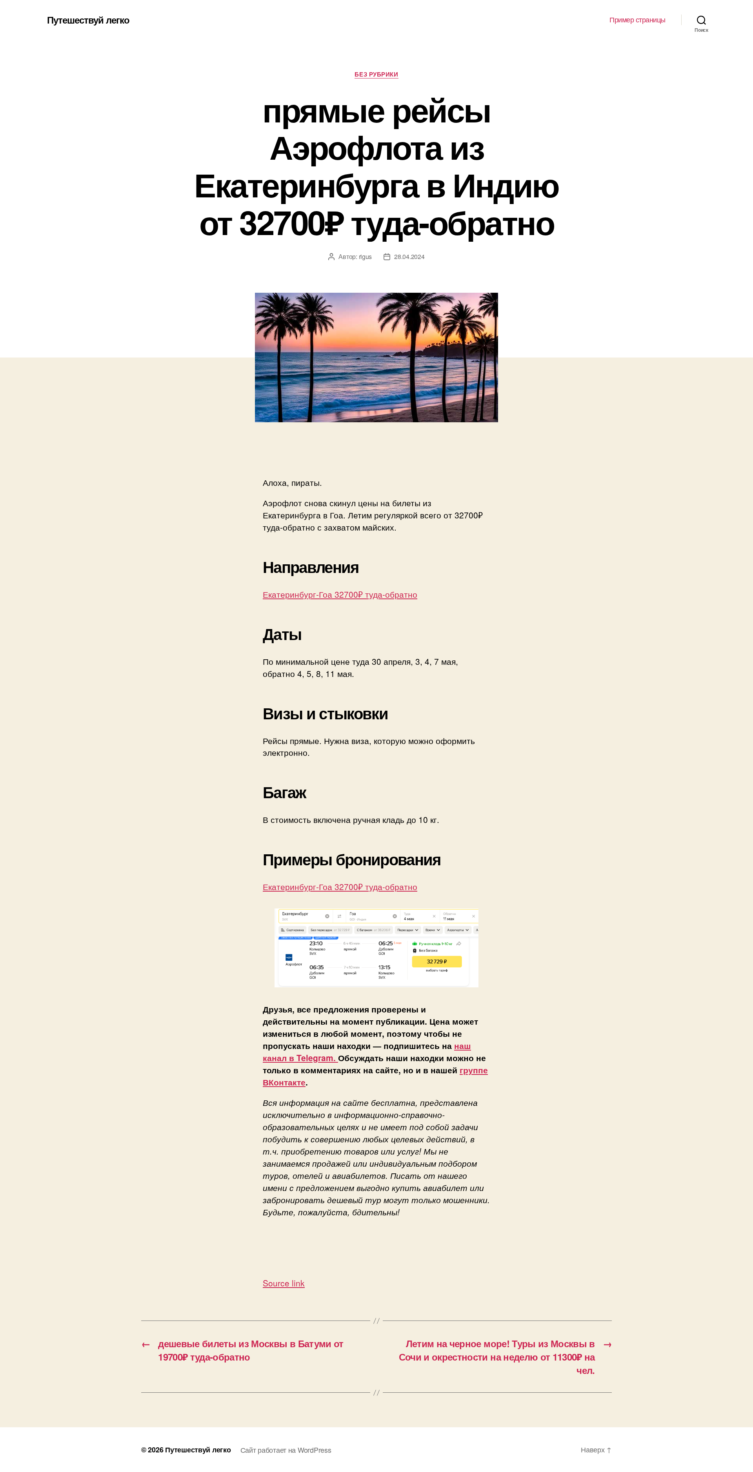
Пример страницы (637, 19)
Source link (284, 1283)
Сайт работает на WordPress (285, 1450)
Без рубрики (376, 74)
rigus (365, 256)
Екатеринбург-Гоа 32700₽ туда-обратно (340, 594)
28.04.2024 (409, 256)
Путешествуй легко (88, 19)
